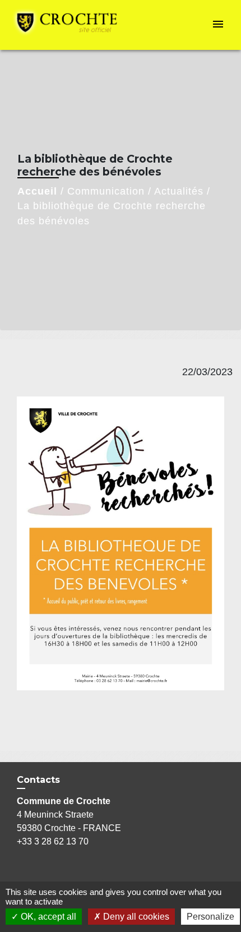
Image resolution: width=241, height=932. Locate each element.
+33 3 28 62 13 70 (53, 841)
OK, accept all (47, 916)
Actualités (178, 191)
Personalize (210, 916)
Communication (106, 191)
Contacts (38, 779)
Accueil (37, 191)
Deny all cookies (135, 916)
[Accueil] (70, 25)
